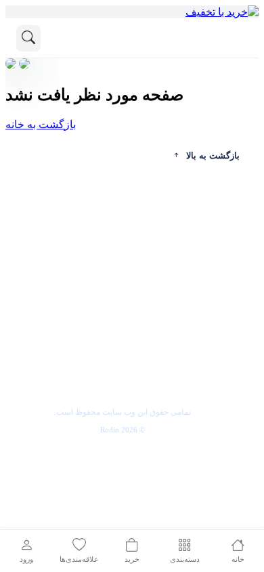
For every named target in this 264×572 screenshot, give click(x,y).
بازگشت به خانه (40, 124)
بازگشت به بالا (213, 155)
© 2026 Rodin (122, 430)
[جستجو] (28, 38)
